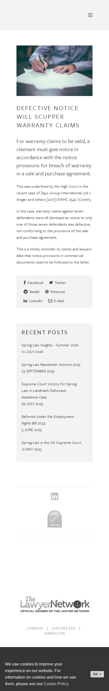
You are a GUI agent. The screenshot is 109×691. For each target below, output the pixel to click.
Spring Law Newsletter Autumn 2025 (51, 364)
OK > (97, 674)
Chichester (63, 628)
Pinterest (57, 292)
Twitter (60, 282)
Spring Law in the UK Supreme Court (51, 442)
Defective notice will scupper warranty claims (48, 116)
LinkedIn (35, 301)
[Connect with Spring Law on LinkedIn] (54, 501)
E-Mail (58, 301)
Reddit (34, 292)
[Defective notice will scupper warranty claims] (54, 70)
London (34, 628)
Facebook (35, 282)
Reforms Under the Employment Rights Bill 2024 (48, 420)
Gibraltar (54, 633)
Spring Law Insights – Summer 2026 (50, 345)
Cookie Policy (56, 684)
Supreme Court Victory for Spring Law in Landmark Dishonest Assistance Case (49, 390)
